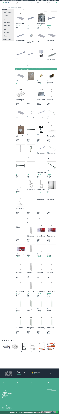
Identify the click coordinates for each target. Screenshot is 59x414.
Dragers (5, 29)
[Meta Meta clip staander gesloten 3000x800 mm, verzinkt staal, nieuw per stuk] (41, 304)
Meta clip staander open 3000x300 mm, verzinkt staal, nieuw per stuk (51, 255)
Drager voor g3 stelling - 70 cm (41, 117)
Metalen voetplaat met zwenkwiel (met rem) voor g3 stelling (31, 189)
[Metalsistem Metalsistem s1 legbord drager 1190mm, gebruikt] (31, 76)
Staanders (5, 19)
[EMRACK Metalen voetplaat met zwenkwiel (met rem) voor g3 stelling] (31, 184)
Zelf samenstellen (5, 15)
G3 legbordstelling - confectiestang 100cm (50, 171)
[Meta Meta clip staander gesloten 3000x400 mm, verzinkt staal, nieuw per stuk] (20, 322)
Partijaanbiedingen (5, 35)
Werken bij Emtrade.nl (5, 397)
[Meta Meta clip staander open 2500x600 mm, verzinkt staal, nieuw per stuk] (20, 185)
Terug (3, 7)
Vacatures (55, 0)
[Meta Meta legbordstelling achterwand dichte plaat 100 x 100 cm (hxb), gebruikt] (51, 185)
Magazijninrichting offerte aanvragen (7, 405)
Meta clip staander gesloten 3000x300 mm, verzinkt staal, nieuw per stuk (51, 310)
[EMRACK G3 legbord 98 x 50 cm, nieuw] (41, 36)
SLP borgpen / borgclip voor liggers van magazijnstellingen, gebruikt (31, 154)
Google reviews (36, 373)
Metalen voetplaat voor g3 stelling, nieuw (20, 136)
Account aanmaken (20, 383)
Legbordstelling (4, 396)
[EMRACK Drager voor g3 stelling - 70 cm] (41, 112)
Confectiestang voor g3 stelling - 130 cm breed (20, 227)
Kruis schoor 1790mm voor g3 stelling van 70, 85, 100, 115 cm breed (51, 118)
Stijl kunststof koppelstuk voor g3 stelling (31, 218)
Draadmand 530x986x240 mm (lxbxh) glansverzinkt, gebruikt (20, 100)
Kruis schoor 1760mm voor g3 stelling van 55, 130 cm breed (51, 153)
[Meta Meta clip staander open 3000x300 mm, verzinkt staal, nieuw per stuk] (51, 249)
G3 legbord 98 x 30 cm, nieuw (20, 23)
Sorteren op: (49, 11)
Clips (4, 26)
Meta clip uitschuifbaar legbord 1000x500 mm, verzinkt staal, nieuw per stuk (51, 236)
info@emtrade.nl (50, 391)
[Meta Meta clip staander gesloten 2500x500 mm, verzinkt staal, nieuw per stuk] (51, 322)
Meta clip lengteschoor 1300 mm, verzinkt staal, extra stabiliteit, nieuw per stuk (51, 136)
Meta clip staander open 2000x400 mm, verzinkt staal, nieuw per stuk (41, 291)
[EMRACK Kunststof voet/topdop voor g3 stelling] (41, 53)
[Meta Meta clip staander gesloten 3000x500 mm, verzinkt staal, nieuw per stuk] (20, 304)
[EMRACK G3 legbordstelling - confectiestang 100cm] (51, 166)
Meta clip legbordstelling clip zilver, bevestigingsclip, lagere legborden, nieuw (31, 42)
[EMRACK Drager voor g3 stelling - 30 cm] (31, 17)
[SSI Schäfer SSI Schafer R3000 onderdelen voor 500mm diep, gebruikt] (41, 18)
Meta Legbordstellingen (6, 36)
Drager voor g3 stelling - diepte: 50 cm (20, 41)
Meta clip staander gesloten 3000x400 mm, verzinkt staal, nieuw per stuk (20, 328)
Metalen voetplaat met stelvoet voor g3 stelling (41, 135)
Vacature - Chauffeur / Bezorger (6, 407)
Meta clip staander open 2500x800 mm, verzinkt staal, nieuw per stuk (20, 273)
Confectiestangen (6, 32)
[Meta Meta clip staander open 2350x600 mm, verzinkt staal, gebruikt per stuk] (31, 230)
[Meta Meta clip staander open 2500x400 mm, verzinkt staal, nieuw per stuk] (41, 267)
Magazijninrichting (9, 7)
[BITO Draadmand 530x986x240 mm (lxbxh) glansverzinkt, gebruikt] (20, 94)
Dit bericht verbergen (40, 412)
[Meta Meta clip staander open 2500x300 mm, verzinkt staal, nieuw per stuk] (31, 285)
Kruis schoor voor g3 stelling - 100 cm (31, 117)
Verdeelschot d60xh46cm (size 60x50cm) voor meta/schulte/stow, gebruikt (41, 100)
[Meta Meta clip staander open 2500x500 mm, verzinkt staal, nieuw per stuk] (51, 267)
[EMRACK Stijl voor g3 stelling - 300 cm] (31, 166)
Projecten (49, 0)
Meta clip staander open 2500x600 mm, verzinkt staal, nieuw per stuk (20, 191)
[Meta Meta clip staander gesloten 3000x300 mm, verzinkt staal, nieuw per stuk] (51, 304)
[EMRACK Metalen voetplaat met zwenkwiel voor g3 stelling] (41, 184)
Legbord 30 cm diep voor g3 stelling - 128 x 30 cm (50, 200)
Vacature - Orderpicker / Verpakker (7, 406)
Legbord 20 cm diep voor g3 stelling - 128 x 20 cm (40, 200)
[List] (41, 11)
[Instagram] (47, 373)
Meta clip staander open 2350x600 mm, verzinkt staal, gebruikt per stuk (30, 236)
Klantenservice (42, 0)
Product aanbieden (4, 392)
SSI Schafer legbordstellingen (7, 39)
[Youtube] (50, 373)
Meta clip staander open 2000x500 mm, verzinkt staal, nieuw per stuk (51, 291)
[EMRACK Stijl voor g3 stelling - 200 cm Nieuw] (20, 149)
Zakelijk (52, 0)
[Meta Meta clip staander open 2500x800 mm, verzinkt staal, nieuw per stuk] (20, 267)
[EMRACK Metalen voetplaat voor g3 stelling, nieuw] (20, 130)
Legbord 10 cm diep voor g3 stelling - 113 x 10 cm (40, 218)
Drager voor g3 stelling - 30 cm (30, 22)
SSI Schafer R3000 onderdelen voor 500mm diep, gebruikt (41, 24)
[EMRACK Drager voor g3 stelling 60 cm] (20, 53)
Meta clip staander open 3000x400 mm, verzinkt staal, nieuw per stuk (30, 273)
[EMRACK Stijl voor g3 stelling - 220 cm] (31, 93)
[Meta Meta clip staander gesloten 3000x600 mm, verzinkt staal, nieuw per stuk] (31, 304)
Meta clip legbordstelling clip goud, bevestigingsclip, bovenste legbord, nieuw (41, 82)
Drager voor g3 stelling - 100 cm (41, 153)
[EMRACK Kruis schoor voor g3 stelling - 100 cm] (31, 112)
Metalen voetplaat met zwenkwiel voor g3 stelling (41, 189)
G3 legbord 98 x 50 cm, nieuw (41, 41)
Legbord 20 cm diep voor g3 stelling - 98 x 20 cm (50, 41)
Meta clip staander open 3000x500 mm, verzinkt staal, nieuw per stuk (30, 255)
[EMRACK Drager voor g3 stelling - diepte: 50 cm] (20, 35)
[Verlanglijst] (54, 2)
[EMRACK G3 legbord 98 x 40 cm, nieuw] (20, 76)
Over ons (46, 0)
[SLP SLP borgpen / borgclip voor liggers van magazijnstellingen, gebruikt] (31, 149)
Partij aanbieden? (4, 383)
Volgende (37, 337)
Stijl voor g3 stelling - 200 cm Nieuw (19, 154)
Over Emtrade (4, 382)
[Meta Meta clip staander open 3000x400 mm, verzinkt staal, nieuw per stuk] (31, 267)
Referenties (3, 394)
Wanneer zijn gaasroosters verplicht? (7, 408)
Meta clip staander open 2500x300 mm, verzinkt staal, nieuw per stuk (30, 291)
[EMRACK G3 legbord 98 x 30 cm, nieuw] (20, 18)
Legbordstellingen (14, 7)
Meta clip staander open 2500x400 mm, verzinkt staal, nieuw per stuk (41, 273)
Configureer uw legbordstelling (7, 12)
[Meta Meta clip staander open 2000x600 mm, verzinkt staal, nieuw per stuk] (51, 94)
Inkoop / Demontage (37, 0)
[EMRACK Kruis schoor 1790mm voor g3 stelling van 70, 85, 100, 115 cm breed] (51, 112)
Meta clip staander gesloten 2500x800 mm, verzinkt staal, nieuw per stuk (30, 328)
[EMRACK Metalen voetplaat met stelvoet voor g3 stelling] (41, 129)
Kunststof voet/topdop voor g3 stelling (41, 59)
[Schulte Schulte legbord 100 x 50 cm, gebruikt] (20, 112)
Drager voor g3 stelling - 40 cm (51, 22)
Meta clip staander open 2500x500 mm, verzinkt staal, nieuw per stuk (51, 273)
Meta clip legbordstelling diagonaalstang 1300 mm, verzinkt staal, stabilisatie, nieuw (41, 172)
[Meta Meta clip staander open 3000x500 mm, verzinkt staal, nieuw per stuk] (31, 249)
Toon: (43, 11)
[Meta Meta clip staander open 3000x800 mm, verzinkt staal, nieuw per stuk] (41, 249)
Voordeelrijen (5, 16)
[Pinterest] (48, 373)
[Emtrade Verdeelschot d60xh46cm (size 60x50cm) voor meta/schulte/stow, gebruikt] (41, 94)
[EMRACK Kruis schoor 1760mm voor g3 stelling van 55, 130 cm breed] (51, 148)
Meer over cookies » (47, 412)
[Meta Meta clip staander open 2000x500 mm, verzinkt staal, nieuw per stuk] (51, 285)
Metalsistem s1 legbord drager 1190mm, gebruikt (30, 81)
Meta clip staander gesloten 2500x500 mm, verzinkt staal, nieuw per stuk (51, 328)
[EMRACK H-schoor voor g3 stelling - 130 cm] (20, 166)
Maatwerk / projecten (5, 395)
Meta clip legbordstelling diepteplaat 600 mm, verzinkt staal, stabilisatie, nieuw (51, 82)
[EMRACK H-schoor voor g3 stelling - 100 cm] (31, 129)
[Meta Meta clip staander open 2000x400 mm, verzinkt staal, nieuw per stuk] (41, 285)
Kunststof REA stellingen (6, 33)
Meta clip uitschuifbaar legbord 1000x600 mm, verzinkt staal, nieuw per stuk (20, 255)
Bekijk (23, 28)
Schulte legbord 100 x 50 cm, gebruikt (20, 118)
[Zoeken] (31, 2)
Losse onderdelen (5, 18)
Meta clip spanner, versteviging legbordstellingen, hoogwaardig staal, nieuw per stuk (20, 209)
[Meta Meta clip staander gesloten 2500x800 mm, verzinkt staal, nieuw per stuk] (31, 322)
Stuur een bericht (53, 390)
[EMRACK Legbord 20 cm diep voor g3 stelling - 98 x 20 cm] (51, 35)
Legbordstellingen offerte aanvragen (7, 393)
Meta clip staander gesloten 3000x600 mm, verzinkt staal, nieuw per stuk (30, 310)
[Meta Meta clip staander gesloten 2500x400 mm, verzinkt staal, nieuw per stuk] (41, 322)
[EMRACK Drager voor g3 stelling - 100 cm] (41, 148)
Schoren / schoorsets (7, 22)
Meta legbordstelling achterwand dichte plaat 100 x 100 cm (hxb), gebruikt (51, 191)
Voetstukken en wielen (7, 25)
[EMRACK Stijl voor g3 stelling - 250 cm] (31, 202)
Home (5, 7)
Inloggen (18, 382)
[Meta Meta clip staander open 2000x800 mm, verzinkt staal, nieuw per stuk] (20, 285)
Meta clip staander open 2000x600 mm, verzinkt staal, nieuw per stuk (51, 100)
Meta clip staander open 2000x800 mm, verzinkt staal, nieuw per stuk (20, 291)
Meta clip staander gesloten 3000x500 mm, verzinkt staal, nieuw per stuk (20, 310)
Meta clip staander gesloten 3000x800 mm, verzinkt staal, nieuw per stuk (41, 310)
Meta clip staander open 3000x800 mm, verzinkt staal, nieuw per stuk (41, 255)
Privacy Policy (4, 390)
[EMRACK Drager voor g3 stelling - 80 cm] (31, 53)
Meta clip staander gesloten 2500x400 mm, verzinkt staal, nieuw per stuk (41, 328)
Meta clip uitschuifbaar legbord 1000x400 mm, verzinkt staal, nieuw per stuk (41, 236)
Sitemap (3, 391)
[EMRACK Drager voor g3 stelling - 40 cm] (51, 17)
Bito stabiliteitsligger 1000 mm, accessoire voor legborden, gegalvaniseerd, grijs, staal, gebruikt (51, 60)
